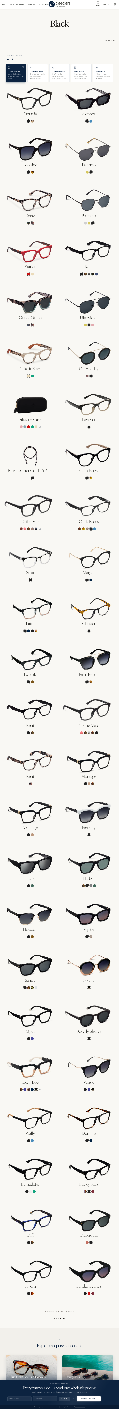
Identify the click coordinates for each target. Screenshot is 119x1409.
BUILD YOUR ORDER (17, 4)
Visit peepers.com (80, 1407)
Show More (59, 1318)
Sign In (64, 1398)
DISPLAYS (31, 4)
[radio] (28, 121)
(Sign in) (106, 4)
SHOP (4, 4)
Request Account (88, 1398)
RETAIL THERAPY (44, 4)
